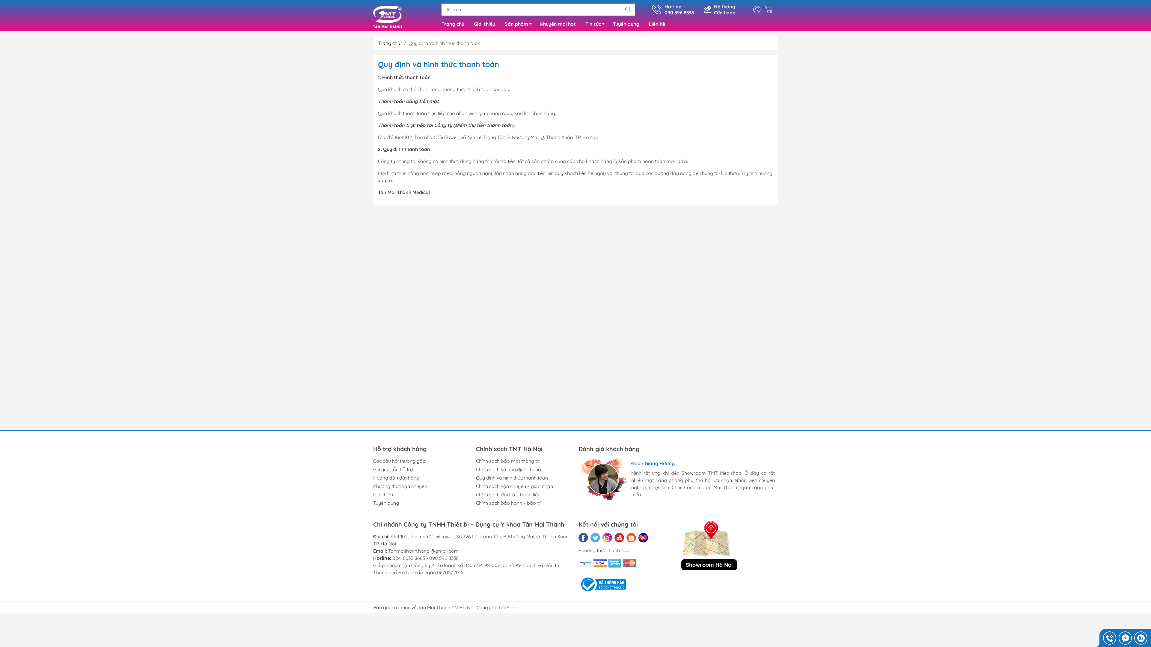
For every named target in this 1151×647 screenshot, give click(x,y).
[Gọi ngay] (1109, 638)
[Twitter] (595, 537)
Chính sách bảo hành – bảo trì (508, 503)
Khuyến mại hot (558, 24)
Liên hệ (657, 24)
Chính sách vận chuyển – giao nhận (514, 486)
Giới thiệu (484, 24)
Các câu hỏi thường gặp (399, 461)
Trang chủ (453, 24)
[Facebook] (583, 537)
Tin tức (593, 24)
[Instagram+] (607, 537)
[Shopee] (631, 537)
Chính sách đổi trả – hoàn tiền (508, 495)
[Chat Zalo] (1140, 638)
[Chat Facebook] (1125, 638)
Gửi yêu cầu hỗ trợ (393, 469)
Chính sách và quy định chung (508, 469)
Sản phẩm (516, 24)
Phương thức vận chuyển (400, 486)
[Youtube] (619, 537)
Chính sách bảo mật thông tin (508, 461)
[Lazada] (643, 537)
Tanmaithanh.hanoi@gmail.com (423, 551)
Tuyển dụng (626, 24)
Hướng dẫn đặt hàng (396, 478)
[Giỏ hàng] (770, 10)
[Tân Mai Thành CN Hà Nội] (387, 16)
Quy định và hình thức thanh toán (512, 478)
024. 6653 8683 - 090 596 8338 (425, 558)
